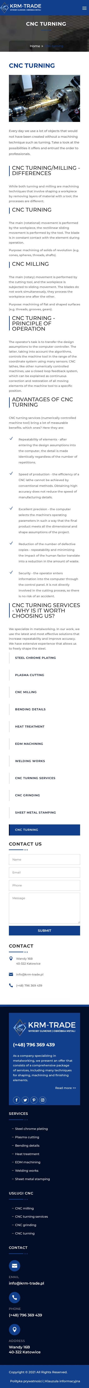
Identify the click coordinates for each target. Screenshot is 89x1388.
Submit (44, 931)
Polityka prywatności (26, 1381)
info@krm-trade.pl (26, 1283)
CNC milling (26, 692)
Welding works (30, 761)
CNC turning (26, 830)
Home (35, 46)
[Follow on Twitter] (25, 1100)
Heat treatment (29, 726)
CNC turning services (35, 778)
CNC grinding (27, 795)
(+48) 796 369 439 (34, 1045)
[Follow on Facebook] (16, 1100)
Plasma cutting (29, 675)
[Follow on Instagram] (42, 1100)
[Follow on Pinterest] (33, 1100)
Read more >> (65, 1088)
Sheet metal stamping (35, 812)
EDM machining (29, 744)
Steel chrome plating (35, 658)
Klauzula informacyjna (62, 1381)
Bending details (30, 709)
